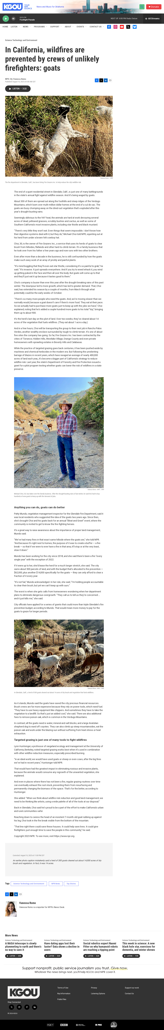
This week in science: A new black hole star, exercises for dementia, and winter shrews (138, 946)
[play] (6, 18)
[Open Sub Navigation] (19, 27)
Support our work (132, 988)
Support (54, 27)
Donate (155, 6)
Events (80, 27)
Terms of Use (62, 988)
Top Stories (71, 884)
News (25, 27)
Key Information (63, 994)
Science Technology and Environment (21, 40)
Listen (14, 27)
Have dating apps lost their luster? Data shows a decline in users (61, 946)
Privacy (94, 988)
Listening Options (98, 994)
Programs (39, 27)
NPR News (56, 884)
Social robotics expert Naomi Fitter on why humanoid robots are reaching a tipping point (100, 946)
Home (5, 27)
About (68, 27)
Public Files (61, 999)
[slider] (17, 18)
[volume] (13, 19)
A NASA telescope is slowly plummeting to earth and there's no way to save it (23, 946)
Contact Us (96, 27)
